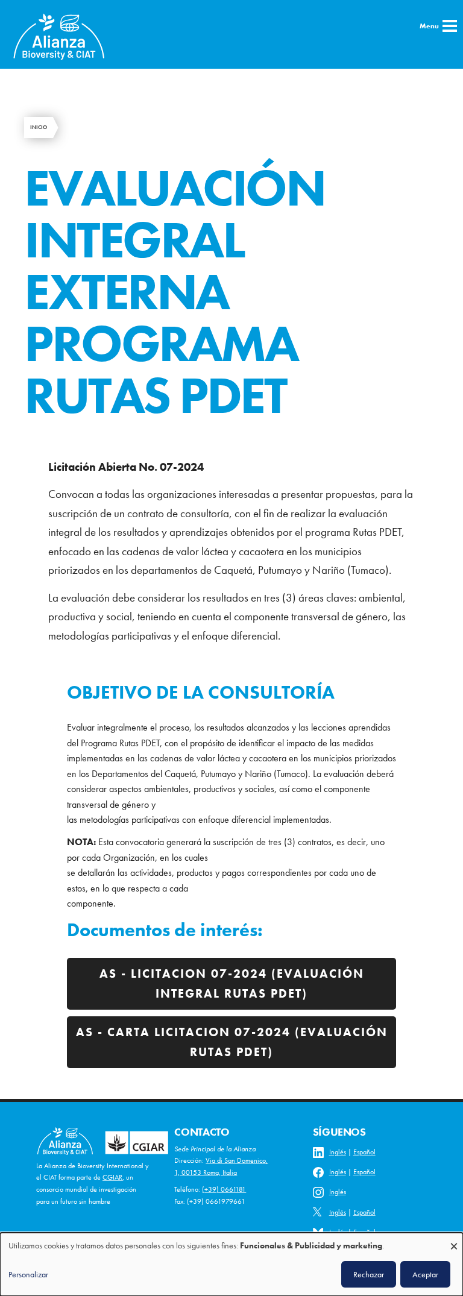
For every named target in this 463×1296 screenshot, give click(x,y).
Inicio (38, 127)
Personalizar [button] (28, 1274)
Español (364, 1152)
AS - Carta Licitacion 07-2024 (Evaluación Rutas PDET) (232, 1042)
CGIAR (112, 1177)
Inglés (337, 1152)
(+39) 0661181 (224, 1189)
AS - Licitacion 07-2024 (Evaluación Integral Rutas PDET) (231, 983)
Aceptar (425, 1274)
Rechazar (368, 1274)
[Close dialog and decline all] (454, 1240)
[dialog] (231, 1264)
